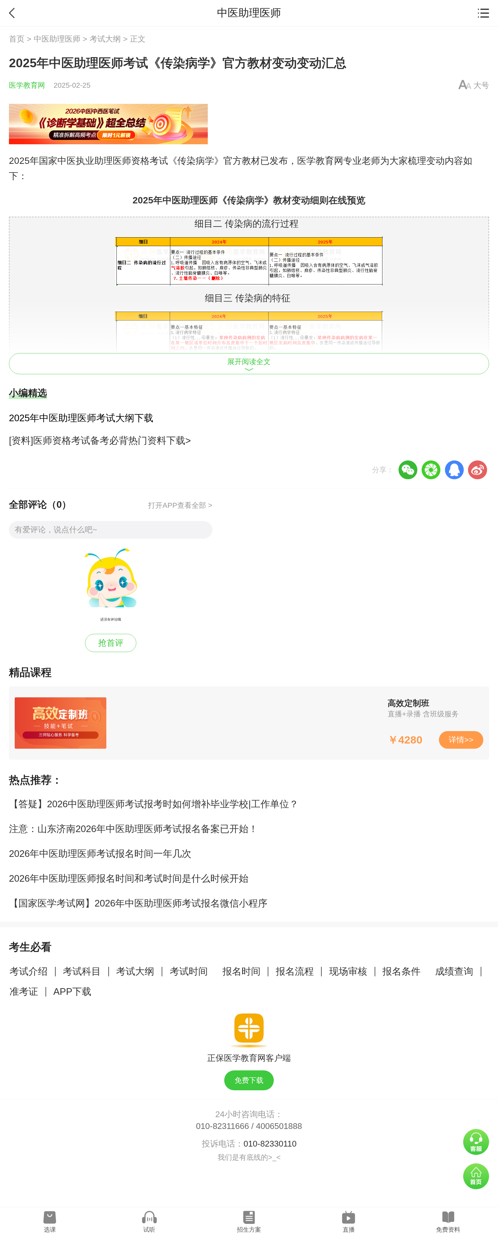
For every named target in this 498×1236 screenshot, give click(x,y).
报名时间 (241, 971)
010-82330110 (270, 1143)
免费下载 (249, 1080)
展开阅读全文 (249, 362)
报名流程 (295, 971)
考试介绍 (29, 971)
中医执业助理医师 (94, 161)
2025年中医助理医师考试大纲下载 (81, 418)
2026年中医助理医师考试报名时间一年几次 (100, 853)
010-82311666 (222, 1126)
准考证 (24, 991)
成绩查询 (454, 971)
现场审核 (348, 971)
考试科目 (82, 971)
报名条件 (401, 971)
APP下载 (72, 991)
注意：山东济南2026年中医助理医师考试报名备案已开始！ (133, 828)
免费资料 (448, 1229)
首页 (16, 39)
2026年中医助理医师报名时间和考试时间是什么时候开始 (128, 878)
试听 (149, 1229)
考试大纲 (105, 39)
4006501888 (279, 1126)
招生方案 (249, 1229)
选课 (50, 1229)
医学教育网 (27, 85)
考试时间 (189, 971)
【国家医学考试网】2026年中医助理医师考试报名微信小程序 (138, 903)
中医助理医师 (57, 39)
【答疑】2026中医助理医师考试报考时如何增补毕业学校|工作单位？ (154, 804)
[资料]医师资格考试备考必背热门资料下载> (100, 440)
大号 (481, 85)
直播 (349, 1229)
